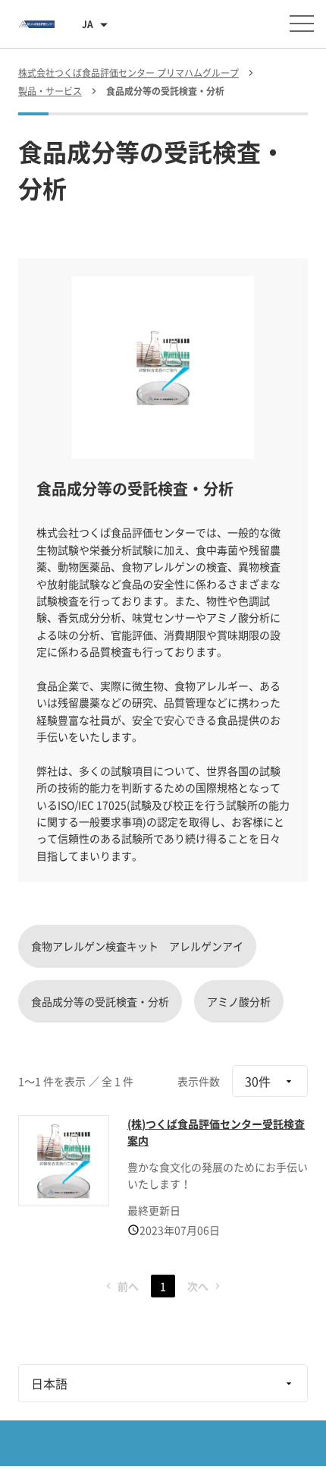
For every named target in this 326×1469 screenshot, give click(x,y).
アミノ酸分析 (239, 1001)
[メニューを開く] (301, 23)
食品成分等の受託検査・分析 (100, 1001)
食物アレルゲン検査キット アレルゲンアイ (137, 946)
